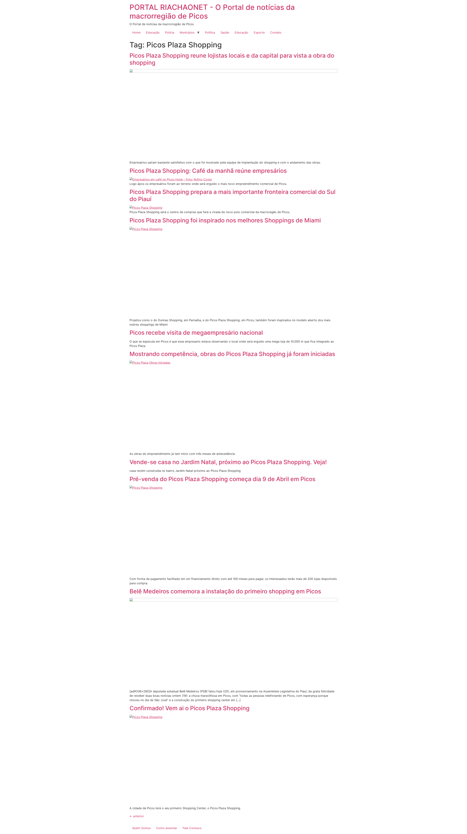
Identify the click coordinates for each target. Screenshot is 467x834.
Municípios (187, 32)
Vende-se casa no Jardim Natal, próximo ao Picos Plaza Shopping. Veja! (228, 462)
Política (210, 32)
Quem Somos (141, 828)
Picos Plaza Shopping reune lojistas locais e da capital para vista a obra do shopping (232, 59)
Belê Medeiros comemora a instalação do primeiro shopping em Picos (225, 591)
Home (136, 32)
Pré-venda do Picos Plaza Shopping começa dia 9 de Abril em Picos (222, 479)
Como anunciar (166, 828)
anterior (137, 816)
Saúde (225, 32)
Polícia (169, 32)
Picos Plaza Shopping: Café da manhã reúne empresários (208, 170)
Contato (275, 32)
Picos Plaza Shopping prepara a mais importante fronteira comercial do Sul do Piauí (232, 195)
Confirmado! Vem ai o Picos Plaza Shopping (190, 708)
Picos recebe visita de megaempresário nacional (196, 332)
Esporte (259, 32)
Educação (153, 32)
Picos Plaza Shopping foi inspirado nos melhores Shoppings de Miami (225, 220)
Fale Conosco (192, 828)
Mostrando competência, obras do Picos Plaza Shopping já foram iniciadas (232, 353)
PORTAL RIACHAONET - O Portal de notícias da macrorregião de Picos (212, 11)
